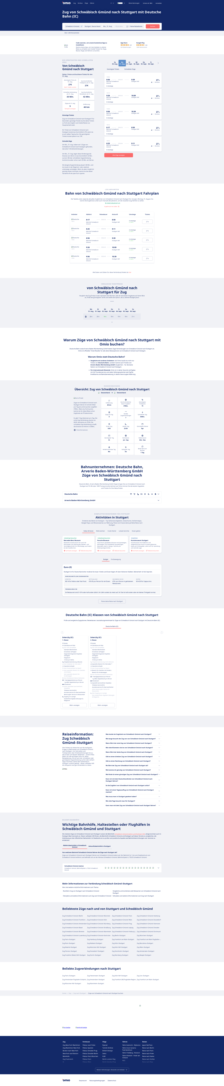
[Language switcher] (121, 3)
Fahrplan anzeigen (70, 109)
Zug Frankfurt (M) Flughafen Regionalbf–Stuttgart (128, 980)
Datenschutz (112, 1081)
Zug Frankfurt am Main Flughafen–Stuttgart (151, 939)
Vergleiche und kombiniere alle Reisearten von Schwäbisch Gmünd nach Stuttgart (137, 892)
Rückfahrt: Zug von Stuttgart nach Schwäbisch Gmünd (81, 891)
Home (64, 993)
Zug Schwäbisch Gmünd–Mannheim (99, 931)
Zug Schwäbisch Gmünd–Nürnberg (98, 924)
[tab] (113, 69)
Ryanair (105, 1045)
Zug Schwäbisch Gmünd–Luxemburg (74, 935)
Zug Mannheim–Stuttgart (95, 983)
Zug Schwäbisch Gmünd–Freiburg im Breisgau (127, 931)
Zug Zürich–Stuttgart (94, 955)
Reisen (144, 1042)
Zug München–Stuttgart (145, 935)
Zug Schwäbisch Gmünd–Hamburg (148, 916)
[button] (108, 26)
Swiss (104, 1053)
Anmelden (159, 3)
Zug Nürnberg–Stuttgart (120, 955)
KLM (103, 1056)
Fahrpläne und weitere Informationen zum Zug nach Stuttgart (133, 896)
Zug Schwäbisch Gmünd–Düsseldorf (149, 920)
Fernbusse (86, 1042)
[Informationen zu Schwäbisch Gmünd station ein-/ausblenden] (158, 868)
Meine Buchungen (134, 3)
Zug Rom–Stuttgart (68, 943)
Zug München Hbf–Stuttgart (96, 947)
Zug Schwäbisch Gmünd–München (98, 916)
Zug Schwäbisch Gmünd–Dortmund (149, 931)
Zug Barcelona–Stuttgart (145, 943)
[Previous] (85, 310)
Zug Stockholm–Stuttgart (120, 951)
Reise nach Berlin (148, 1048)
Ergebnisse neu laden (110, 206)
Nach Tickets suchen (70, 87)
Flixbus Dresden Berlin (90, 1053)
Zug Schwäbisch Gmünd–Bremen (73, 931)
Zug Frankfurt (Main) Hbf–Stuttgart (74, 955)
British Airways (107, 1051)
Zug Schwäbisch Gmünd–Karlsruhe (98, 935)
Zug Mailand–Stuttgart (94, 943)
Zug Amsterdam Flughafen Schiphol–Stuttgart (77, 980)
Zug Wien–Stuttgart (143, 947)
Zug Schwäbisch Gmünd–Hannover (148, 924)
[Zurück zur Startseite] (67, 3)
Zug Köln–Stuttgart (118, 943)
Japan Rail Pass (147, 1045)
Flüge (86, 3)
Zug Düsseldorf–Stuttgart (95, 951)
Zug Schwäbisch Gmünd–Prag (122, 924)
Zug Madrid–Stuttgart (69, 947)
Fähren (92, 3)
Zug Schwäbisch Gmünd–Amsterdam (74, 924)
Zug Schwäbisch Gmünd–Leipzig (122, 928)
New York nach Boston (70, 1053)
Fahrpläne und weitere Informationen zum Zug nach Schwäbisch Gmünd (87, 896)
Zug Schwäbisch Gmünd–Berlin (72, 916)
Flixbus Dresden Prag (90, 1051)
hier (130, 272)
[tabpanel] (112, 670)
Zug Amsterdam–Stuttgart (145, 951)
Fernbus (80, 3)
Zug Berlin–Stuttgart (118, 935)
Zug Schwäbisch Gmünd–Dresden (148, 928)
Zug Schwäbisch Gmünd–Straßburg (99, 928)
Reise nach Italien (148, 1056)
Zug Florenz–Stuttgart (69, 951)
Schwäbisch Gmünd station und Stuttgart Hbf (130, 834)
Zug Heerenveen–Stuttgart (96, 976)
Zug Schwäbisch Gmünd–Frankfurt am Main (76, 920)
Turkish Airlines (107, 1048)
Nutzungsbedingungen (97, 1081)
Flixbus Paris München (90, 1056)
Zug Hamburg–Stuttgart (95, 939)
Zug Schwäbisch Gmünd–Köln (97, 920)
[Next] (158, 63)
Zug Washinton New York (71, 1048)
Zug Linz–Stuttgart (143, 976)
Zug (74, 3)
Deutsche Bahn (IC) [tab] (112, 626)
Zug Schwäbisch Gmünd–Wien (122, 920)
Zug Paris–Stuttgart (68, 939)
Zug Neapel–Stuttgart (144, 955)
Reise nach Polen (148, 1053)
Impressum (83, 1081)
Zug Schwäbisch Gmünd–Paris (122, 916)
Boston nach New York (70, 1051)
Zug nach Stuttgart (79, 993)
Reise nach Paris (147, 1051)
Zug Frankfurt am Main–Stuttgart (123, 939)
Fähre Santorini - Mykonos (131, 1045)
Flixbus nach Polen (89, 1045)
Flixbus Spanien (88, 1048)
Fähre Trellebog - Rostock (131, 1053)
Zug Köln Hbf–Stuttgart (119, 947)
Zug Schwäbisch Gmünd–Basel (72, 928)
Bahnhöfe (66, 1056)
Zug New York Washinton (71, 1045)
